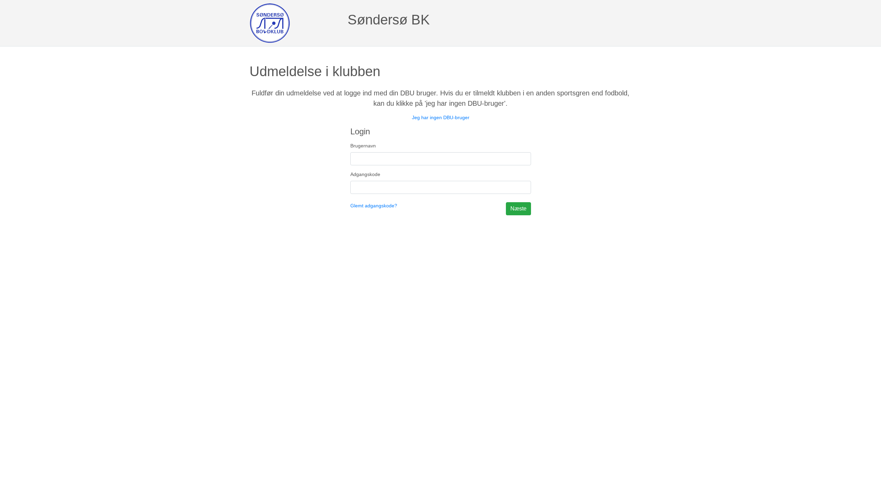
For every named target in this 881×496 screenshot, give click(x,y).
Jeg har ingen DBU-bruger (440, 117)
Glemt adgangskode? (373, 205)
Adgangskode (365, 174)
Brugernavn (363, 145)
